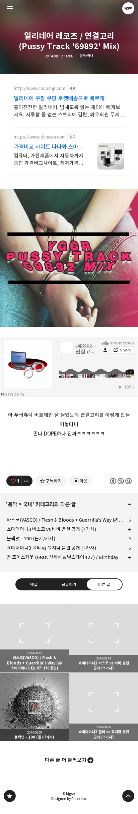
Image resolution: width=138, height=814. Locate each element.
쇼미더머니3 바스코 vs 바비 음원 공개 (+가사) (51, 529)
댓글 (34, 584)
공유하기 (69, 584)
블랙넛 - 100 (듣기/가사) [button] (34, 707)
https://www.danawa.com (40, 137)
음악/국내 (86, 56)
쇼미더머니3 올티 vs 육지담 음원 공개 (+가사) (51, 548)
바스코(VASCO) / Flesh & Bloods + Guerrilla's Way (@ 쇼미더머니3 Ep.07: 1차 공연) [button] (34, 638)
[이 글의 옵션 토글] (27, 481)
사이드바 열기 (10, 8)
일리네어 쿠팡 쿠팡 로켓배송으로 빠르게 (59, 98)
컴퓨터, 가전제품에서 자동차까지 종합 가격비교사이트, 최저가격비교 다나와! (48, 160)
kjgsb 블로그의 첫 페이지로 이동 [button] (69, 8)
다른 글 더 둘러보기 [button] (65, 760)
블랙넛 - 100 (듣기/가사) (31, 538)
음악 (12, 504)
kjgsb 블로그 (10, 796)
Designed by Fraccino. (69, 798)
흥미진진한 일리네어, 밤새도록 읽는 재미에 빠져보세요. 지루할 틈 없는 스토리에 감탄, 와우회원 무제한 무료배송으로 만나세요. (69, 111)
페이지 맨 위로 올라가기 (128, 796)
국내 (27, 504)
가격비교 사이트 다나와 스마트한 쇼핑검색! (48, 147)
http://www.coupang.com (39, 88)
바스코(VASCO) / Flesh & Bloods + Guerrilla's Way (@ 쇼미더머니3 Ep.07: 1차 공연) (69, 520)
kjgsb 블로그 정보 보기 (128, 8)
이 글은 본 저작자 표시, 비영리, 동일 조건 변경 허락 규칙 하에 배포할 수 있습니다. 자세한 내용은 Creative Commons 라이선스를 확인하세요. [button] (120, 481)
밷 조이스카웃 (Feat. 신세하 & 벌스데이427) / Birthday (62, 557)
